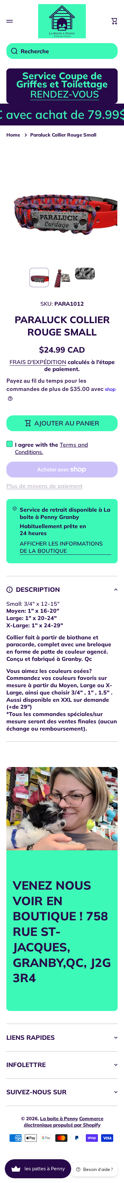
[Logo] (62, 21)
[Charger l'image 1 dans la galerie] (39, 277)
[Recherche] (11, 51)
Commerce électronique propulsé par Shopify (63, 1122)
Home (13, 135)
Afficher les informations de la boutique (61, 547)
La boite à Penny (59, 1119)
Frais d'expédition (38, 361)
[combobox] (62, 51)
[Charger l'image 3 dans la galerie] (85, 273)
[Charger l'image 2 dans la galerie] (62, 277)
